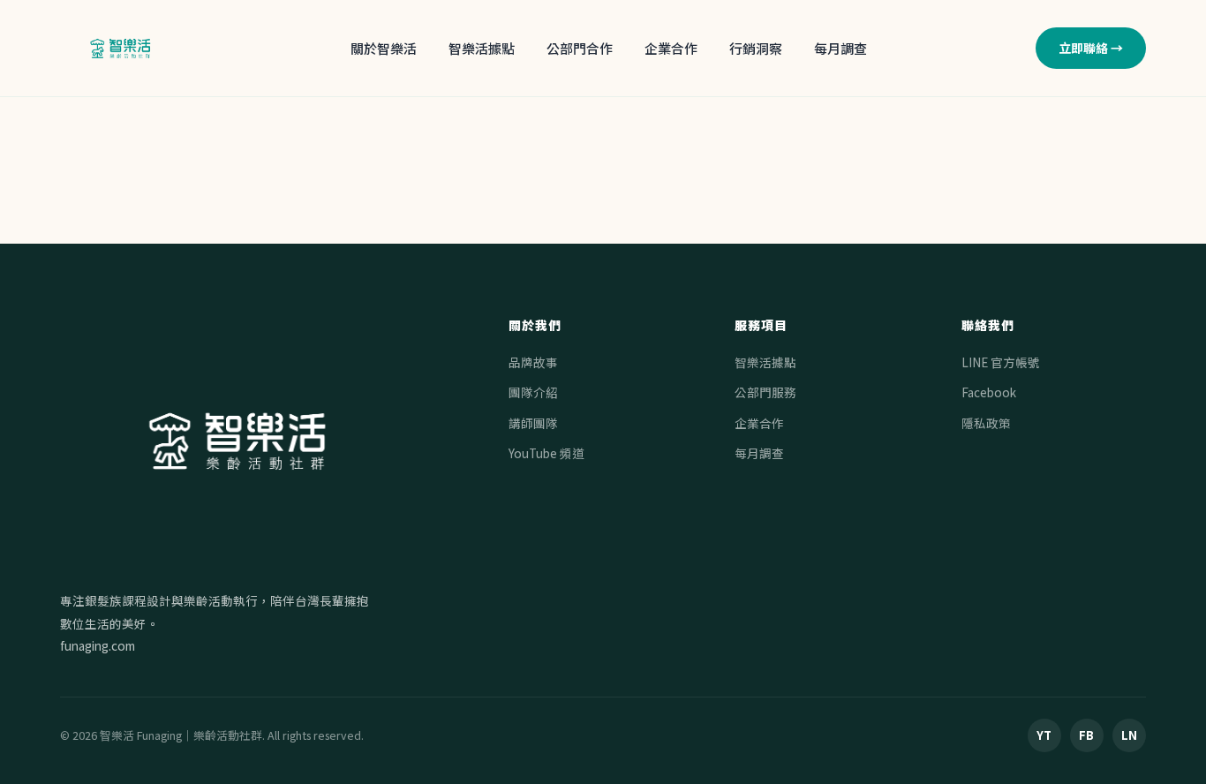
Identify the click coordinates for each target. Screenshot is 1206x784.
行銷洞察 (755, 48)
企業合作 (670, 48)
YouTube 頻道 (546, 453)
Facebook (988, 392)
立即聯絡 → (1091, 48)
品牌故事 (533, 362)
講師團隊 (533, 423)
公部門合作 (579, 48)
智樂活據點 (481, 48)
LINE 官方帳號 (1000, 362)
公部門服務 (765, 392)
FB (1086, 735)
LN (1129, 735)
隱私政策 (986, 423)
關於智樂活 (383, 48)
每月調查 (840, 48)
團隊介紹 (533, 392)
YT (1043, 735)
